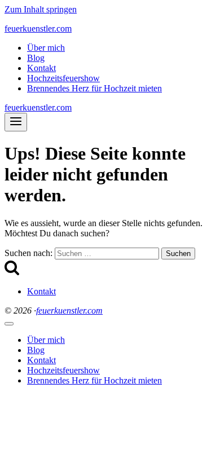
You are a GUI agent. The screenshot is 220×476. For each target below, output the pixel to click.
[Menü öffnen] (16, 122)
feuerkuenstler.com (69, 310)
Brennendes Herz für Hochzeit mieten (94, 88)
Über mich (46, 47)
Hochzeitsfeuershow (63, 78)
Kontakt (41, 68)
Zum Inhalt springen (41, 9)
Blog (36, 58)
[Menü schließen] (9, 323)
